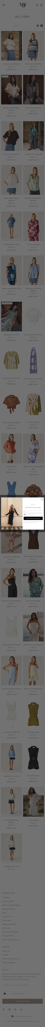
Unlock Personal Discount (33, 518)
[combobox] (25, 514)
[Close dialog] (42, 499)
